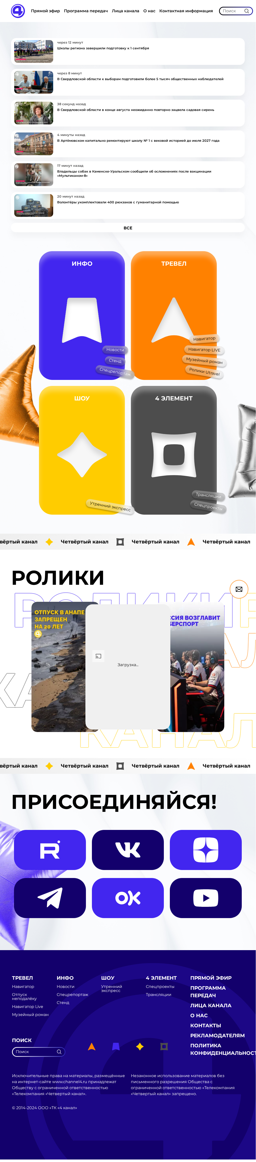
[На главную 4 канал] (18, 10)
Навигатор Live (27, 1007)
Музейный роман (204, 360)
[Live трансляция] (23, 1136)
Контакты (205, 1026)
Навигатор (204, 339)
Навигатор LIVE (204, 350)
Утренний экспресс (110, 506)
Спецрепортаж (115, 372)
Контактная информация (186, 11)
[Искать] (247, 11)
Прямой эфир (45, 11)
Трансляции (208, 495)
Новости (115, 349)
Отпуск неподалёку (24, 997)
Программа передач (86, 11)
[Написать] (239, 589)
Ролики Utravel (204, 372)
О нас (149, 11)
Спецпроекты (208, 506)
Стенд (115, 361)
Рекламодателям (217, 1036)
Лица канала (125, 11)
